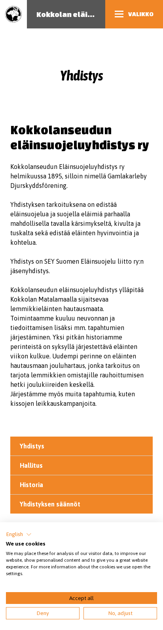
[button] (19, 534)
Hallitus (31, 465)
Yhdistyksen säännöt (50, 504)
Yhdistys (32, 446)
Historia (31, 484)
